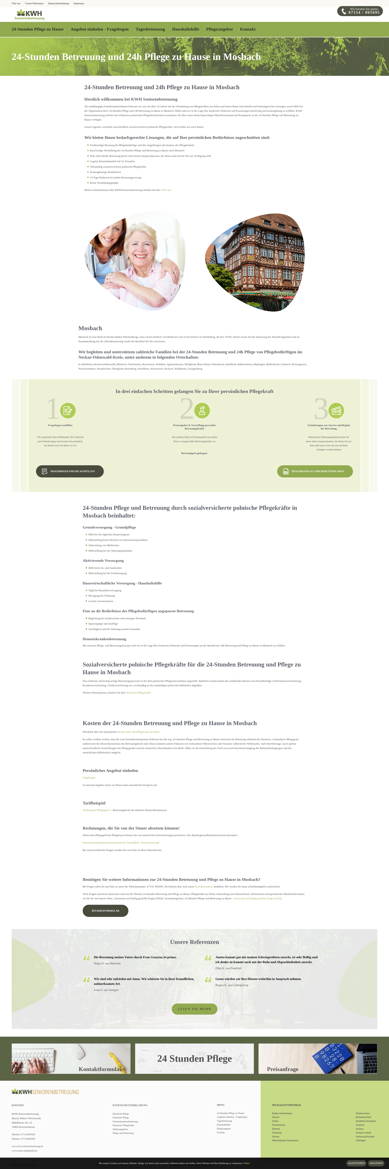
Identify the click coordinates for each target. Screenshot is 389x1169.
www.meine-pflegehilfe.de (24, 1150)
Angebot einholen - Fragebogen (232, 1117)
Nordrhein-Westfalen (366, 1121)
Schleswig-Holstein (365, 1136)
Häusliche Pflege (121, 1113)
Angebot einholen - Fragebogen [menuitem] (100, 29)
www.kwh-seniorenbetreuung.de (27, 1146)
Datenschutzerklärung (130, 1105)
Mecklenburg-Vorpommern (285, 1140)
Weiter (246, 1163)
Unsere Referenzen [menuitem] (34, 3)
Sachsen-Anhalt (363, 1132)
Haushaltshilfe (224, 1124)
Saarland (360, 1125)
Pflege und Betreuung (123, 1133)
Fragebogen (89, 777)
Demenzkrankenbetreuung (125, 1121)
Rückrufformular (105, 910)
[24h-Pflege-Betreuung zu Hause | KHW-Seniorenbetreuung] (29, 14)
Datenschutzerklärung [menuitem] (58, 3)
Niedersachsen (363, 1113)
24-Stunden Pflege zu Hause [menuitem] (38, 29)
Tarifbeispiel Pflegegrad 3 (97, 810)
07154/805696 (28, 1139)
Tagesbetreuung (224, 1121)
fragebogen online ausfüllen (72, 471)
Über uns (166, 190)
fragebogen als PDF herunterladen (318, 471)
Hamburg (276, 1132)
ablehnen (376, 1163)
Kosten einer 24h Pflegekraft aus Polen (138, 731)
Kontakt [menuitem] (248, 29)
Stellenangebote (120, 1129)
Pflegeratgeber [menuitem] (219, 29)
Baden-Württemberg (282, 1113)
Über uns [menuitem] (16, 3)
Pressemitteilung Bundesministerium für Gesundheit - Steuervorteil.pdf (121, 842)
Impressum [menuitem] (79, 3)
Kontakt (18, 1105)
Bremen (276, 1129)
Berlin (275, 1121)
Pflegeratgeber (224, 1128)
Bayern (275, 1117)
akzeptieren (356, 1163)
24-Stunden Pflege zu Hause (230, 1113)
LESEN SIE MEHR (194, 1009)
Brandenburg (278, 1125)
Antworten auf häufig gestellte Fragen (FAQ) (258, 898)
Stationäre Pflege (121, 1117)
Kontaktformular (204, 886)
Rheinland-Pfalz (363, 1117)
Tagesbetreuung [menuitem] (150, 29)
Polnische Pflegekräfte (139, 692)
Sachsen (360, 1129)
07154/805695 (28, 1134)
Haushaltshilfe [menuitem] (185, 29)
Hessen (275, 1136)
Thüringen (361, 1140)
